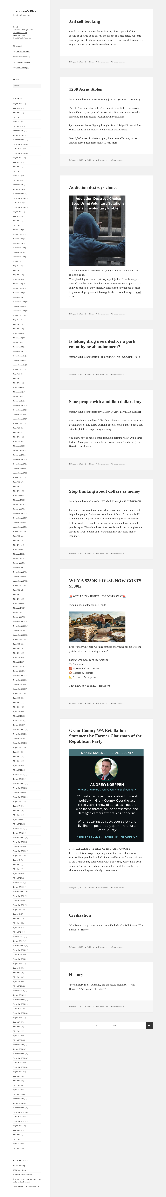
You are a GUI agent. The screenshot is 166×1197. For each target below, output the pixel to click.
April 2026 (17, 122)
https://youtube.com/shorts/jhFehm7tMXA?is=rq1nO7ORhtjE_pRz (104, 356)
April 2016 (17, 657)
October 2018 (18, 522)
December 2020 (19, 405)
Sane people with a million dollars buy (26, 1186)
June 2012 (16, 865)
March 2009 (17, 1040)
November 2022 (19, 302)
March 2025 (17, 180)
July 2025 (16, 162)
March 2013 (17, 824)
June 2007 (16, 1135)
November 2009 (19, 1004)
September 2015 (19, 689)
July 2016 (16, 644)
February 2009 (18, 1045)
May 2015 (16, 707)
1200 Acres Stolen (19, 1170)
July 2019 (16, 482)
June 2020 (16, 432)
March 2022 (17, 338)
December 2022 (19, 297)
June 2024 (16, 221)
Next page (149, 1025)
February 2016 (18, 666)
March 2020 (17, 446)
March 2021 (17, 392)
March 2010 (17, 986)
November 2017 (19, 572)
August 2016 (17, 639)
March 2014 (17, 770)
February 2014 (18, 774)
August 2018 (17, 531)
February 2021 (18, 396)
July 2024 (16, 216)
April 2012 (17, 874)
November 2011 (19, 896)
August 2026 (17, 104)
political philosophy (23, 62)
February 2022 (18, 342)
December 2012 (19, 838)
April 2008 (17, 1090)
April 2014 (17, 765)
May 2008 (16, 1085)
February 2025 (18, 185)
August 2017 (17, 585)
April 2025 (17, 176)
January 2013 (18, 833)
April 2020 (17, 441)
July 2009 (16, 1022)
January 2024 (18, 239)
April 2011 (17, 928)
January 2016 (18, 671)
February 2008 (18, 1099)
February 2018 (18, 558)
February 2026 (18, 131)
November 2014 (19, 734)
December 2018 (19, 513)
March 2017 (17, 608)
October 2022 (18, 306)
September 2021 (19, 365)
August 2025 (17, 158)
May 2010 (16, 977)
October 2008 (18, 1063)
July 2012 (16, 860)
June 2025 (16, 167)
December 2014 (19, 729)
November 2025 (19, 144)
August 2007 (17, 1126)
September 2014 (19, 743)
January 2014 (18, 779)
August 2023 (17, 261)
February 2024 (18, 234)
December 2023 (19, 243)
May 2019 (16, 491)
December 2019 (19, 459)
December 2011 (18, 892)
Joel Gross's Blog (24, 11)
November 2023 (19, 248)
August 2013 (17, 802)
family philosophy (22, 68)
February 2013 (18, 829)
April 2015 (17, 711)
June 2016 (16, 648)
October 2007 (18, 1117)
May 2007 (16, 1139)
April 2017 (17, 603)
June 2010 (16, 973)
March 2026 (17, 126)
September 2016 (19, 635)
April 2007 (17, 1144)
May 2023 (16, 275)
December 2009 (19, 1000)
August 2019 (17, 477)
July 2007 (16, 1130)
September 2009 (19, 1013)
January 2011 (18, 941)
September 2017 (19, 581)
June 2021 (16, 378)
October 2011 (18, 901)
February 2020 (18, 450)
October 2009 (18, 1009)
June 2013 (16, 811)
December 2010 (19, 946)
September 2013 (19, 797)
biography (19, 46)
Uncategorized (103, 62)
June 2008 (16, 1081)
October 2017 (18, 576)
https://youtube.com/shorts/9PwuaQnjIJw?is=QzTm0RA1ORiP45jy (104, 99)
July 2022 (16, 320)
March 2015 (17, 716)
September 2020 (19, 419)
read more (112, 142)
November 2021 (19, 356)
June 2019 (16, 486)
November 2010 (19, 950)
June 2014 (16, 756)
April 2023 (17, 279)
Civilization (80, 915)
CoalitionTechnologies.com (23, 30)
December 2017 (19, 567)
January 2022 (18, 347)
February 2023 (18, 288)
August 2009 (17, 1018)
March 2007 (17, 1148)
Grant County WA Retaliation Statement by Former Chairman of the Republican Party (105, 736)
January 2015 (18, 725)
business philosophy (23, 57)
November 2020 (19, 410)
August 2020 (17, 423)
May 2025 (16, 171)
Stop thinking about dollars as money (104, 491)
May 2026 (16, 117)
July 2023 (16, 266)
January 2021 (18, 401)
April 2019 (17, 495)
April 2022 (17, 333)
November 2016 (19, 626)
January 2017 (18, 617)
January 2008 (18, 1103)
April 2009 (17, 1036)
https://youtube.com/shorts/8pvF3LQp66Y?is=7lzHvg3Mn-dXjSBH (105, 411)
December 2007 (19, 1108)
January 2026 (18, 135)
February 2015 (18, 720)
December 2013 (19, 783)
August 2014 (17, 747)
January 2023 (18, 293)
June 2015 (16, 702)
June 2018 (16, 540)
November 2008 (19, 1058)
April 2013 (17, 820)
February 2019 (18, 504)
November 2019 (19, 464)
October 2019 (18, 468)
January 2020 (18, 455)
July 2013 (16, 806)
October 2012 (18, 847)
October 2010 (18, 955)
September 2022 (19, 311)
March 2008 (17, 1094)
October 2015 (18, 684)
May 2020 (16, 437)
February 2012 (18, 883)
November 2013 (19, 788)
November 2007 (19, 1112)
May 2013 (16, 815)
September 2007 (19, 1121)
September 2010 (19, 959)
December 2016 (19, 621)
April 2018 (17, 549)
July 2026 (16, 108)
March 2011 (17, 932)
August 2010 (17, 964)
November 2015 (19, 680)
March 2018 (17, 554)
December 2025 (19, 140)
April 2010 (17, 982)
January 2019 (18, 509)
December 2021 (19, 351)
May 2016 (16, 653)
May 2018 (16, 545)
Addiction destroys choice (22, 1175)
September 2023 (19, 257)
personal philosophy (23, 51)
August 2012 (17, 856)
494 (115, 1025)
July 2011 (16, 914)
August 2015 (17, 693)
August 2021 (17, 369)
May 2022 (16, 329)
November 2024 (19, 198)
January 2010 (18, 995)
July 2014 (16, 752)
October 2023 (18, 252)
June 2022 (16, 324)
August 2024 (17, 212)
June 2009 (16, 1027)
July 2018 (16, 536)
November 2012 (19, 842)
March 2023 (17, 284)
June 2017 (16, 594)
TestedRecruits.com (20, 32)
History (76, 974)
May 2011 (16, 923)
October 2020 (18, 414)
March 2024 (17, 230)
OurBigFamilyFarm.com (22, 38)
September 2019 (19, 473)
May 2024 (16, 225)
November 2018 (19, 518)
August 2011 (17, 910)
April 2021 (17, 387)
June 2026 (16, 113)
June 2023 (16, 270)
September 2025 (19, 153)
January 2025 (18, 189)
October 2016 (18, 630)
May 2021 (16, 383)
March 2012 (17, 878)
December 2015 (19, 675)
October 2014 (18, 738)
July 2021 (16, 374)
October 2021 (18, 360)
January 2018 (18, 563)
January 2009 (18, 1049)
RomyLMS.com (19, 35)
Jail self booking (19, 1166)
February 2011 (18, 937)
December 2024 (19, 194)
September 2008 (19, 1067)
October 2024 (18, 203)
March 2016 (17, 662)
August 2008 (17, 1072)
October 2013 (18, 792)
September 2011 (19, 905)
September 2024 (19, 207)
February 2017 (18, 612)
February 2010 (18, 991)
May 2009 (16, 1031)
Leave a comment (118, 62)
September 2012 (19, 851)
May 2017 (16, 599)
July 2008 (16, 1076)
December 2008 (19, 1054)
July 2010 (16, 968)
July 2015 (16, 698)
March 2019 (17, 500)
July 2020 (16, 428)
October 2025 (18, 149)
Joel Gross (90, 62)
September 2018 (19, 527)
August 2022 (17, 315)
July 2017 (16, 590)
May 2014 (16, 761)
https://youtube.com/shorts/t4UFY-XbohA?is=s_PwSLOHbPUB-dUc (105, 501)
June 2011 (16, 919)
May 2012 (16, 869)
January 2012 (18, 887)
